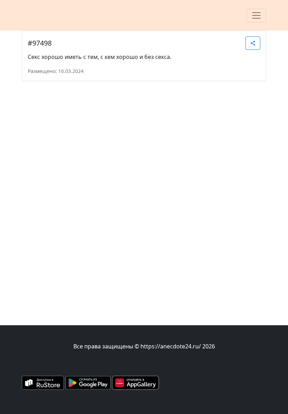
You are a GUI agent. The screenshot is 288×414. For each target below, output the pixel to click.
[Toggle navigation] (256, 15)
